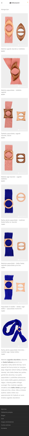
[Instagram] (4, 432)
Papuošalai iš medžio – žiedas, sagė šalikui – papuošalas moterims (13, 308)
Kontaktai (4, 428)
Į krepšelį (3, 224)
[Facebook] (1, 432)
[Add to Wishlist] (27, 48)
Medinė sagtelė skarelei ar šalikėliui (13, 49)
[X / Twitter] (6, 432)
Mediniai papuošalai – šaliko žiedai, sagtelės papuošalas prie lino (13, 264)
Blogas (3, 415)
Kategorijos (5, 9)
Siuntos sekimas (6, 425)
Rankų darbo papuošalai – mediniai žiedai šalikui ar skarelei (13, 221)
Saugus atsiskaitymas (7, 422)
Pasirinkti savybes (5, 51)
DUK (2, 419)
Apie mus (3, 409)
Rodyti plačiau (13, 51)
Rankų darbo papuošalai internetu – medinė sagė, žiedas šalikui (13, 351)
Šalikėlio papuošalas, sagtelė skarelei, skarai (10, 134)
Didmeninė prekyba (7, 412)
